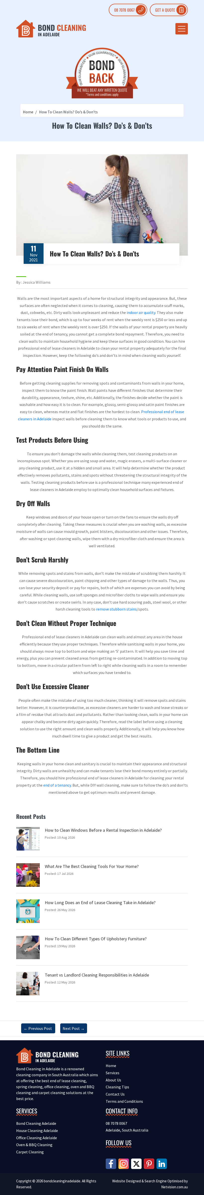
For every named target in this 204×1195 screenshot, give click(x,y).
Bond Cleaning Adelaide (36, 1123)
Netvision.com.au (174, 1187)
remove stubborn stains (116, 609)
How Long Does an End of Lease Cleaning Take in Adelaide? (100, 902)
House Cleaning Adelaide (37, 1130)
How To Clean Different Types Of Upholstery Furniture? (96, 939)
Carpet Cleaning (30, 1151)
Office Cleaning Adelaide (36, 1137)
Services (112, 1072)
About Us (113, 1079)
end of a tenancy (57, 785)
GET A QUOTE (165, 10)
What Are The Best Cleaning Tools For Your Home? (92, 866)
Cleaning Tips (117, 1086)
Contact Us (115, 1094)
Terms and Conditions (124, 1101)
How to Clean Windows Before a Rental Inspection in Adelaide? (103, 830)
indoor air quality (141, 312)
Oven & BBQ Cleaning (34, 1144)
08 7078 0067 (124, 10)
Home (28, 111)
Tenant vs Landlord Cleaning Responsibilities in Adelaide (97, 975)
